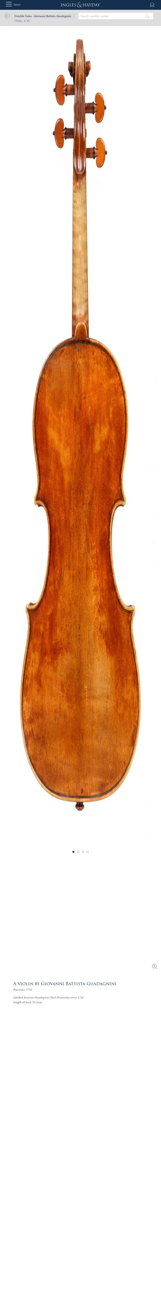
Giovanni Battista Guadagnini (52, 16)
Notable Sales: (23, 16)
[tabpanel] (80, 425)
